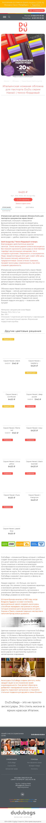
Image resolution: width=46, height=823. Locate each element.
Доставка (30, 207)
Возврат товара (34, 766)
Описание (6, 207)
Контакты (6, 211)
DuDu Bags (12, 762)
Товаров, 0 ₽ (38, 10)
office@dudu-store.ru (23, 785)
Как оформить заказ (34, 762)
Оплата (18, 207)
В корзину (24, 199)
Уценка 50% (11, 766)
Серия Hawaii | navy (34, 428)
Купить (12, 358)
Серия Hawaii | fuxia (12, 495)
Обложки (15, 81)
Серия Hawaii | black (11, 361)
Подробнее (36, 5)
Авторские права (12, 769)
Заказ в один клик (23, 203)
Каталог (7, 81)
